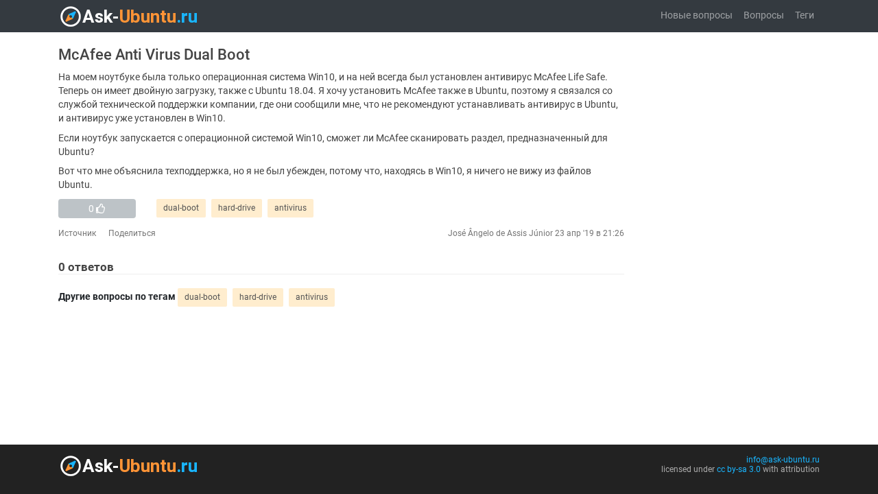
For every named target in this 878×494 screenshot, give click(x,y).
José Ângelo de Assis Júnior (500, 233)
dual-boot (181, 208)
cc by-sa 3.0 (739, 469)
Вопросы (764, 15)
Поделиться (132, 233)
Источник (77, 233)
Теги (804, 15)
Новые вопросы (697, 15)
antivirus (290, 208)
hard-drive (236, 208)
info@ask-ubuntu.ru (783, 459)
